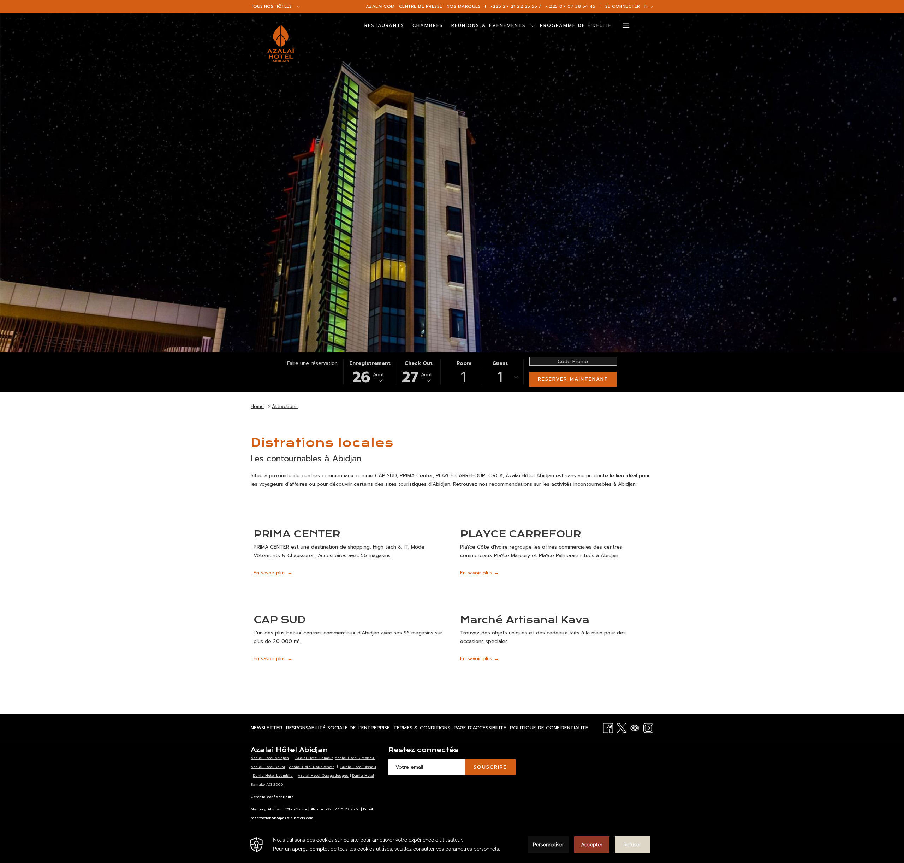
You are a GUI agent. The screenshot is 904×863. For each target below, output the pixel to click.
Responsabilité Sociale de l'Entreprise (338, 729)
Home (257, 406)
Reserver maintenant (573, 379)
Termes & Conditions (421, 729)
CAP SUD (279, 619)
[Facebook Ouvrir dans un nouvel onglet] (608, 727)
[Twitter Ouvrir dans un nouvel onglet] (621, 727)
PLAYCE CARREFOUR (520, 533)
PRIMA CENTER (297, 533)
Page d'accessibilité (480, 729)
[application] (452, 844)
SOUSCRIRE (490, 767)
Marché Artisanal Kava (524, 619)
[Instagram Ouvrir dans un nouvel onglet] (648, 727)
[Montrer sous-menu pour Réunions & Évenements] (533, 25)
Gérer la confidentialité (272, 796)
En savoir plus (270, 573)
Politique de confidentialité (549, 729)
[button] (370, 372)
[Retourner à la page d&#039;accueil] (281, 43)
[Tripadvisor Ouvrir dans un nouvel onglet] (635, 727)
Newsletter (266, 729)
